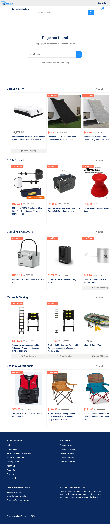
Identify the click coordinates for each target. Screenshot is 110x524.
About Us (11, 466)
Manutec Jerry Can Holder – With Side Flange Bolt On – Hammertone (64, 209)
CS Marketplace (14, 516)
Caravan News (66, 445)
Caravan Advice (67, 453)
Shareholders (13, 478)
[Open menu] (8, 9)
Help (9, 445)
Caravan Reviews (67, 449)
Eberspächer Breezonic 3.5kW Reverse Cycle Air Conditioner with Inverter (28, 138)
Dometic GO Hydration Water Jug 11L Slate (64, 281)
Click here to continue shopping (55, 62)
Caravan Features (67, 462)
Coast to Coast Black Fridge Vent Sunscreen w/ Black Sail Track (62, 138)
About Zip (11, 470)
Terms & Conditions (15, 457)
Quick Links (102, 3)
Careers (10, 474)
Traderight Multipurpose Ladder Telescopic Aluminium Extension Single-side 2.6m (26, 348)
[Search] (91, 12)
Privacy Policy (13, 462)
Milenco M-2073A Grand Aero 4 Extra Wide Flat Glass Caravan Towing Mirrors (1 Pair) (28, 211)
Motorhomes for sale (16, 496)
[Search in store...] (79, 54)
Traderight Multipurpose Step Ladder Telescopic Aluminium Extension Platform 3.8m (64, 348)
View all (100, 89)
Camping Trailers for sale (18, 500)
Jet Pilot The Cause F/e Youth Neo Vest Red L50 (27, 415)
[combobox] (61, 12)
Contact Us (12, 449)
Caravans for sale (14, 492)
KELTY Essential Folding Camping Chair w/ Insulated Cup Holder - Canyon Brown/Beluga (62, 416)
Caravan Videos (67, 457)
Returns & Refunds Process (19, 453)
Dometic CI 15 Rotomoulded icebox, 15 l (28, 280)
